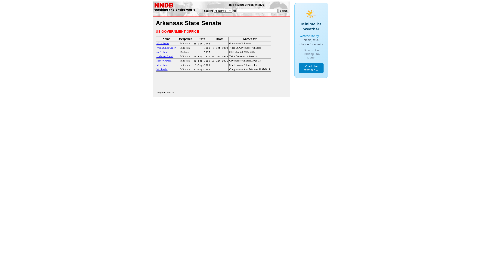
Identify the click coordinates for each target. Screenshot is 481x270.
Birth (201, 38)
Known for (250, 38)
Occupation (185, 38)
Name (166, 38)
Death (219, 38)
